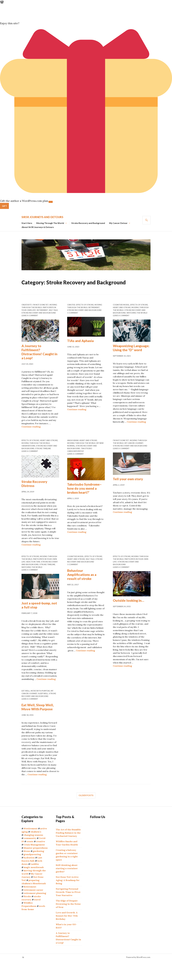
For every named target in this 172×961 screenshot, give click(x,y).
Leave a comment (30, 315)
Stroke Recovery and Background (88, 223)
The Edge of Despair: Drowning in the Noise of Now (68, 903)
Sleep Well (43, 693)
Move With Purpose (40, 691)
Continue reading (31, 426)
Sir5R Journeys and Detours (42, 217)
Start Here (27, 223)
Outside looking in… (128, 600)
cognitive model (121, 305)
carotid (71, 305)
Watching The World (137, 313)
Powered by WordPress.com (138, 957)
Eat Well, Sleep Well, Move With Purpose (38, 707)
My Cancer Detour (118, 223)
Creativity (27, 305)
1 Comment (72, 313)
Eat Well (26, 691)
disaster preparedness (36, 847)
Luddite (34, 864)
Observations (28, 446)
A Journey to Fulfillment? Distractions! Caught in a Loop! (39, 352)
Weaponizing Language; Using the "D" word (131, 348)
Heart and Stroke (122, 307)
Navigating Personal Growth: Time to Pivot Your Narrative (68, 892)
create (29, 841)
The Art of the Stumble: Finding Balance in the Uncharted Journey (68, 832)
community (30, 838)
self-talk (53, 310)
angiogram (72, 440)
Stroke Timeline (43, 448)
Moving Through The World (50, 223)
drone (27, 851)
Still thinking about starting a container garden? (67, 868)
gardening (38, 851)
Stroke (27, 896)
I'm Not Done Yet (41, 305)
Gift (4, 206)
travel (37, 899)
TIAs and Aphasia (80, 341)
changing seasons (33, 835)
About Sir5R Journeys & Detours (38, 227)
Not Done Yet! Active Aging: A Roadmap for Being (67, 880)
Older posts (86, 795)
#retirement (30, 828)
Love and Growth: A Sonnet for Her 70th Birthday (67, 915)
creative (40, 841)
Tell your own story (128, 479)
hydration (29, 857)
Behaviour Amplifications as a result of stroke (81, 574)
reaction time (33, 562)
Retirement (42, 310)
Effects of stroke (85, 305)
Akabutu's (35, 831)
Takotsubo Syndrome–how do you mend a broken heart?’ (84, 488)
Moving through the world (36, 443)
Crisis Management (34, 844)
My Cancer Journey (133, 443)
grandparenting (32, 854)
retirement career (33, 890)
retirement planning (35, 893)
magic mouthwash (34, 867)
